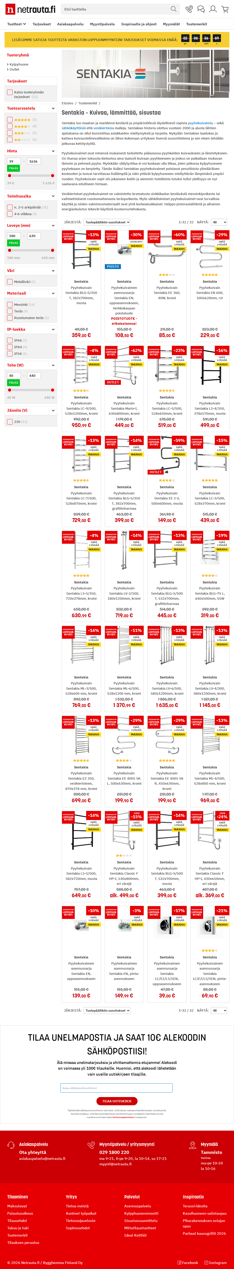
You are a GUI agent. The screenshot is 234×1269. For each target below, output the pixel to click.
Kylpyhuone (18, 64)
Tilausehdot (17, 1220)
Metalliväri (24, 282)
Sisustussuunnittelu (140, 1220)
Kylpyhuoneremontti (141, 1213)
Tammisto (211, 1152)
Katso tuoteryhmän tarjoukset (29, 94)
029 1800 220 (114, 1152)
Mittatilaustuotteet (140, 1228)
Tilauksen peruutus (23, 1242)
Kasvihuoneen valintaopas (205, 1213)
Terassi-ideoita (195, 1206)
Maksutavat (17, 1206)
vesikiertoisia (103, 128)
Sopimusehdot (78, 1228)
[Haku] (173, 9)
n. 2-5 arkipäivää (30, 207)
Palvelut (132, 1197)
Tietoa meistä (77, 1206)
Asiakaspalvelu (70, 24)
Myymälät (171, 24)
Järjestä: (73, 222)
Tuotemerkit (196, 24)
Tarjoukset (42, 24)
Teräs (20, 311)
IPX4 (20, 347)
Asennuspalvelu (137, 1206)
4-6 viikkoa (25, 214)
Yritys (71, 1197)
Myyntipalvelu (102, 24)
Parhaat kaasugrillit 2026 (204, 1233)
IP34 (20, 353)
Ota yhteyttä (32, 1152)
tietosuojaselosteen (123, 1117)
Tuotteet (14, 24)
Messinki (24, 304)
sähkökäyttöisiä (74, 128)
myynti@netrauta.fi (115, 1164)
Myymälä (209, 1144)
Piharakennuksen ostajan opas (204, 1223)
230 (20, 421)
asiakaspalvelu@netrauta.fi (42, 1158)
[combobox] (120, 9)
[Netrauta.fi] (30, 9)
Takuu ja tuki (18, 1228)
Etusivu (68, 103)
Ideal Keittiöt (135, 1235)
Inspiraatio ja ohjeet (139, 24)
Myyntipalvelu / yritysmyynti (126, 1144)
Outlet (14, 69)
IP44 (20, 340)
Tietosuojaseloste (81, 1220)
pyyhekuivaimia (200, 123)
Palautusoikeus (20, 1213)
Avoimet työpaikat (81, 1213)
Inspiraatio (193, 1197)
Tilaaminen (17, 1197)
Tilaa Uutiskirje (117, 1101)
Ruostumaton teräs (31, 318)
